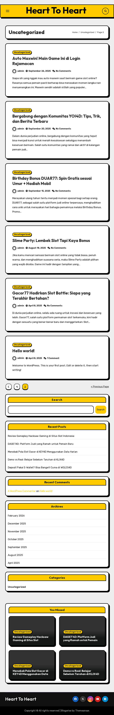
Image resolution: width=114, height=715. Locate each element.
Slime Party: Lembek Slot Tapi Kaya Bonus (51, 240)
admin (20, 71)
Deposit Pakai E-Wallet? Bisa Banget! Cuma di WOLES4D (40, 467)
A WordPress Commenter (22, 491)
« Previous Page (100, 386)
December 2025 (17, 523)
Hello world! (23, 350)
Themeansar (82, 710)
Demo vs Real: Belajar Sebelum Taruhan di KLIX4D (36, 459)
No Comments (63, 71)
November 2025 (17, 531)
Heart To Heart (56, 10)
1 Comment (53, 358)
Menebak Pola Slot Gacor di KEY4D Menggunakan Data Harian (42, 451)
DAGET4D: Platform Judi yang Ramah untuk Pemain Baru (40, 443)
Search (57, 400)
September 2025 (17, 547)
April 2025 (14, 563)
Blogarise (66, 710)
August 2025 (15, 555)
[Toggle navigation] (7, 11)
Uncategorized (22, 52)
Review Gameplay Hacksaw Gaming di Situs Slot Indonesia (41, 436)
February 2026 (16, 515)
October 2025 (15, 539)
